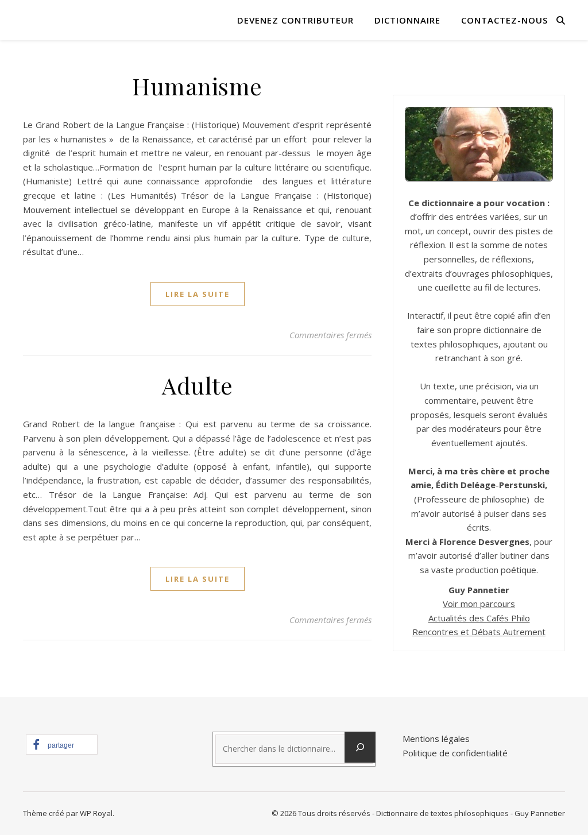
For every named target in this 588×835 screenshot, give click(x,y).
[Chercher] (360, 747)
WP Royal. (97, 813)
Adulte (197, 385)
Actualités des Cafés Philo (479, 618)
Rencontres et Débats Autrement (479, 631)
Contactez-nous (504, 20)
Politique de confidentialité (455, 753)
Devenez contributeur (295, 20)
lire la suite (197, 294)
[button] (62, 745)
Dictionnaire (407, 20)
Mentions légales (436, 738)
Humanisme (197, 86)
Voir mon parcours (479, 603)
